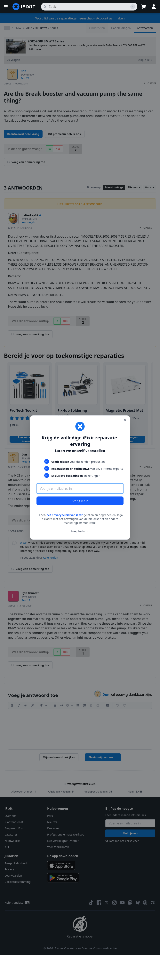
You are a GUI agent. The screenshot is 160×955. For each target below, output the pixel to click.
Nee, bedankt (80, 531)
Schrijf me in (80, 501)
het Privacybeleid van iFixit (64, 515)
